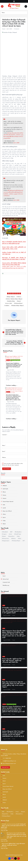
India (4, 504)
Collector (19, 296)
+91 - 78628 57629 (7, 758)
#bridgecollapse (11, 133)
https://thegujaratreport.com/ (9, 763)
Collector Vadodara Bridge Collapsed (14, 298)
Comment (4, 434)
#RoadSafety (12, 192)
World (4, 523)
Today (4, 520)
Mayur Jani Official (7, 511)
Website (4, 457)
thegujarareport (6, 540)
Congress (5, 534)
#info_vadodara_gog (18, 134)
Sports (4, 517)
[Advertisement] (14, 61)
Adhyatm (5, 485)
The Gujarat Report (14, 320)
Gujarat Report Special (8, 501)
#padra (11, 134)
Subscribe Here (5, 767)
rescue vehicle (9, 303)
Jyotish (4, 507)
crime (11, 534)
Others (4, 514)
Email (3, 451)
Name (4, 445)
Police (20, 538)
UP (24, 540)
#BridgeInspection (12, 190)
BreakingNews (18, 531)
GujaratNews (11, 536)
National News (6, 538)
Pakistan (14, 538)
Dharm (4, 492)
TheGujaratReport (19, 303)
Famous (4, 495)
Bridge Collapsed (11, 296)
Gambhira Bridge (11, 301)
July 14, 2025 (16, 142)
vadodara (7, 305)
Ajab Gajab (5, 488)
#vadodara (17, 133)
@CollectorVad (13, 136)
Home (3, 12)
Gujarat (3, 28)
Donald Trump (18, 534)
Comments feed (6, 582)
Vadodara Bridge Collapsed (17, 305)
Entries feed (5, 579)
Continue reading (11, 385)
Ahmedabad (5, 531)
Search (3, 473)
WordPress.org (6, 585)
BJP (11, 531)
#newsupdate (7, 136)
